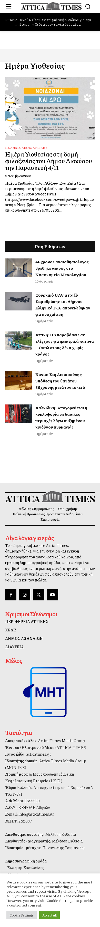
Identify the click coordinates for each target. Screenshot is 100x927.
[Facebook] (10, 594)
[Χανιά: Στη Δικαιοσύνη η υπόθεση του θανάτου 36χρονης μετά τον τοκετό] (18, 380)
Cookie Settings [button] (21, 915)
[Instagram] (24, 594)
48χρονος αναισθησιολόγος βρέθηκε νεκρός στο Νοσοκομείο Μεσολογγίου (62, 268)
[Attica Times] (50, 496)
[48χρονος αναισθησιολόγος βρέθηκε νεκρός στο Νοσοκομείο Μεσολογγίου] (18, 267)
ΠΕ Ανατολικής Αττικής (26, 147)
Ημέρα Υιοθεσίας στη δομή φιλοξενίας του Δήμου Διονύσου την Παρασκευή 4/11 (48, 161)
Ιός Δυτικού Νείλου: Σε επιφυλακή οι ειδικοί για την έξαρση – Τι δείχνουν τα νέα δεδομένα (50, 22)
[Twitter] (38, 594)
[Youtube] (52, 594)
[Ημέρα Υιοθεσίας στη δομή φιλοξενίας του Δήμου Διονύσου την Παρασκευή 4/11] (50, 108)
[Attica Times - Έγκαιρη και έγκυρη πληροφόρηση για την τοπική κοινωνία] (51, 6)
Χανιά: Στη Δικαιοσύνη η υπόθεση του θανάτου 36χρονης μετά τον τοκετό (60, 380)
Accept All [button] (49, 915)
